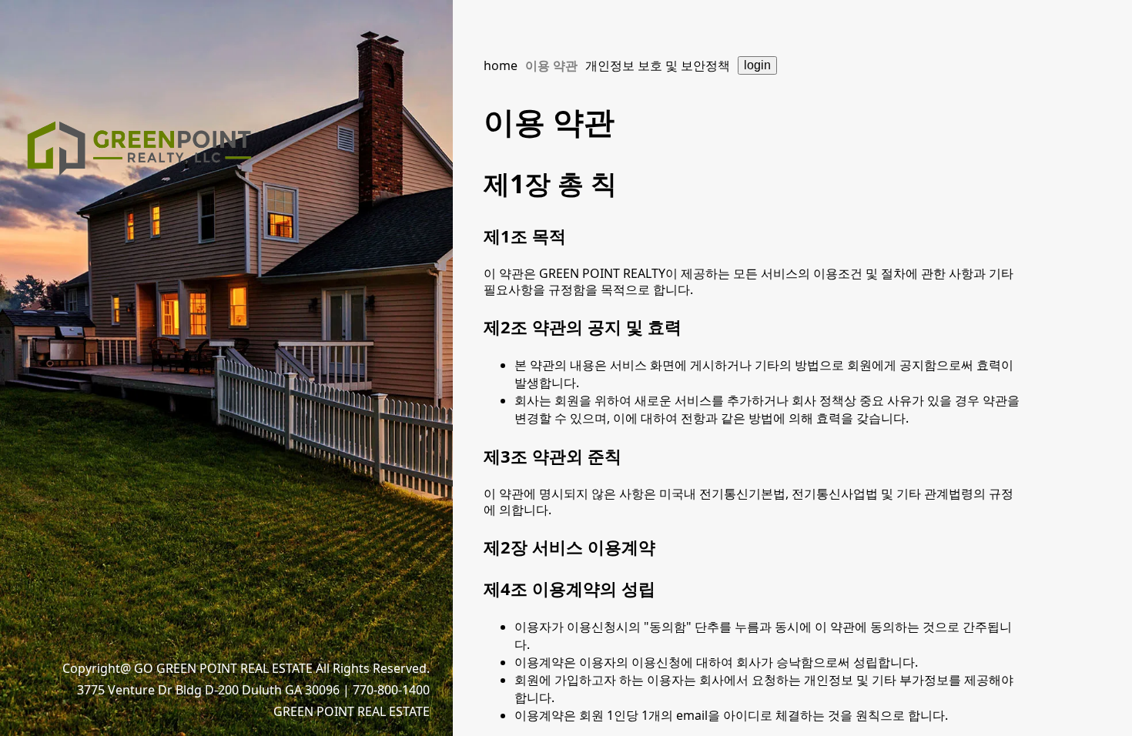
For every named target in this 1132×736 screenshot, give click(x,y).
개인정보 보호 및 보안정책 (657, 65)
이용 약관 (551, 65)
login (757, 65)
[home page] (138, 154)
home (500, 65)
